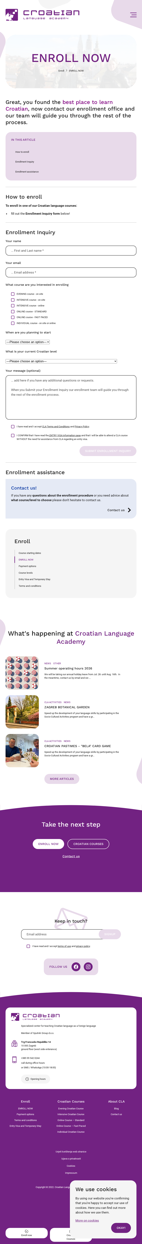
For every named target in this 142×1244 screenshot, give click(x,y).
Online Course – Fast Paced (71, 1126)
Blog (116, 1108)
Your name (13, 241)
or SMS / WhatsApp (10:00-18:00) (38, 1067)
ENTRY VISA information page (65, 435)
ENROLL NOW (26, 559)
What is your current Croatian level (31, 351)
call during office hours (33, 1062)
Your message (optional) (23, 370)
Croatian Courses (88, 844)
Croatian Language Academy (42, 15)
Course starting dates (30, 553)
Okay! (121, 1228)
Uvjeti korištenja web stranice (71, 1151)
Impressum (71, 1173)
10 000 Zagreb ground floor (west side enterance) (39, 1046)
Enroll (61, 70)
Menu (133, 15)
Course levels (26, 572)
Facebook (76, 966)
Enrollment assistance (27, 171)
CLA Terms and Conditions (56, 426)
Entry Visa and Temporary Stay (34, 579)
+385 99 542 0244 (30, 1058)
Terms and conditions (30, 586)
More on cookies (87, 1220)
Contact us (116, 510)
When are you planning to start (28, 332)
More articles (62, 779)
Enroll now (48, 844)
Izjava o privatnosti (71, 1158)
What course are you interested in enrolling (37, 284)
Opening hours (38, 1079)
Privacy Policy (82, 426)
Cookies (71, 1165)
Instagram (88, 966)
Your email (13, 263)
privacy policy (83, 946)
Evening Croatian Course (71, 1108)
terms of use (64, 946)
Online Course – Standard (71, 1120)
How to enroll (22, 152)
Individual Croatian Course (70, 1131)
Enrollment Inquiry (24, 161)
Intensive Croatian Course (71, 1114)
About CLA (116, 1101)
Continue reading (71, 673)
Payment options (27, 566)
